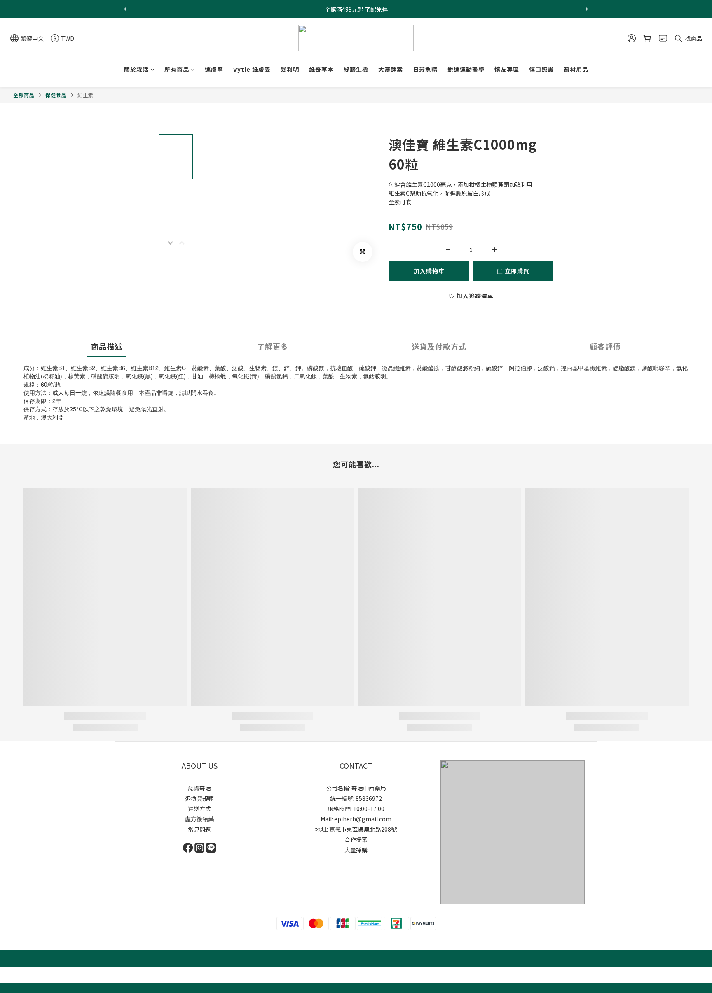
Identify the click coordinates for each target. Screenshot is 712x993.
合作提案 (356, 839)
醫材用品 (576, 69)
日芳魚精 (425, 69)
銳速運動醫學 (466, 69)
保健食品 (56, 94)
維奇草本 (321, 69)
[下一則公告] (586, 9)
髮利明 (290, 69)
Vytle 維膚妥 (252, 69)
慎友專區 (506, 69)
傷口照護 (541, 69)
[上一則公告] (125, 9)
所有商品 (176, 69)
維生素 (85, 94)
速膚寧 (214, 69)
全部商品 (24, 94)
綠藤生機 (356, 69)
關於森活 (136, 69)
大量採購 (356, 850)
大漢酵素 (390, 69)
